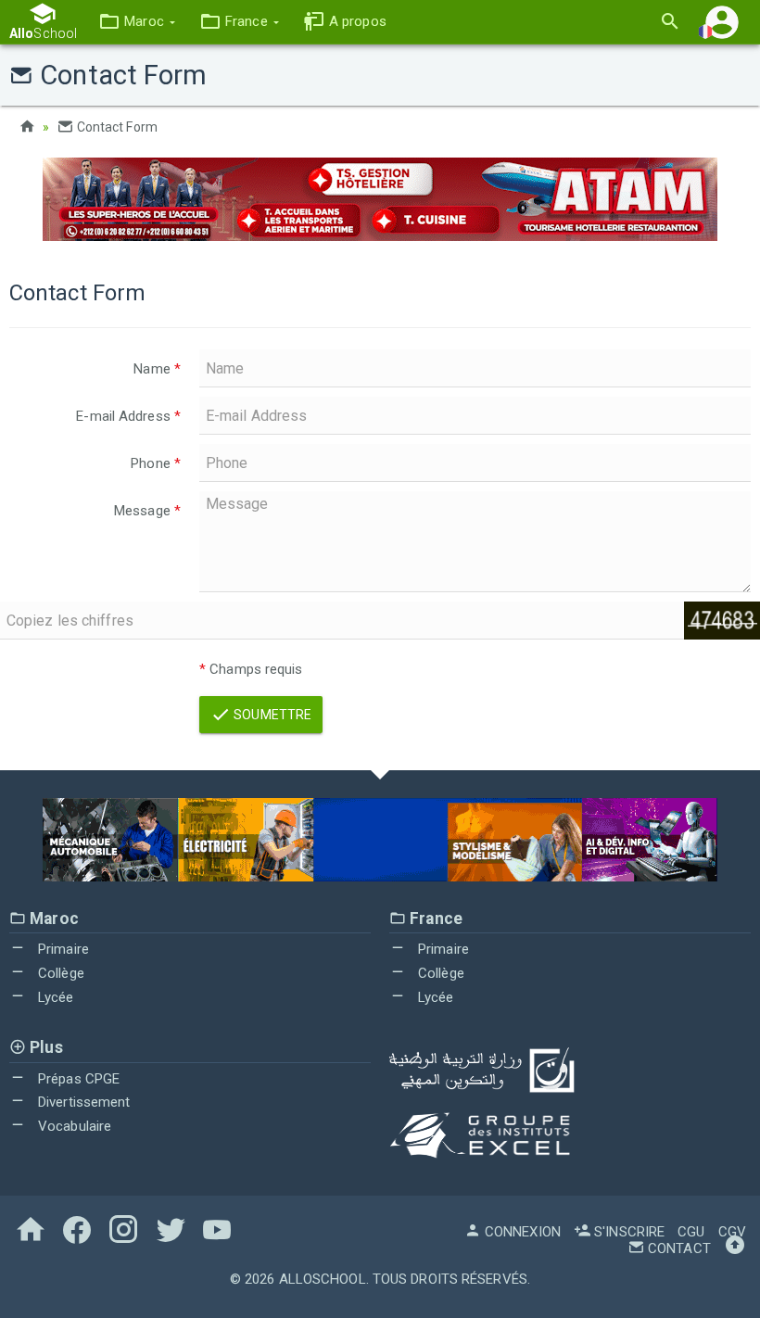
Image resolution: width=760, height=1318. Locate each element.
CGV (732, 1231)
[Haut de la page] (735, 1248)
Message (147, 510)
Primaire (61, 949)
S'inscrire (627, 1231)
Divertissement (82, 1102)
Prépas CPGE (77, 1079)
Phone (156, 463)
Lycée (54, 997)
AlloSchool (322, 1279)
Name (157, 369)
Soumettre (271, 714)
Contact (677, 1248)
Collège (59, 973)
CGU (691, 1231)
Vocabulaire (72, 1126)
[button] (136, 22)
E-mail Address (128, 416)
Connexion (521, 1231)
